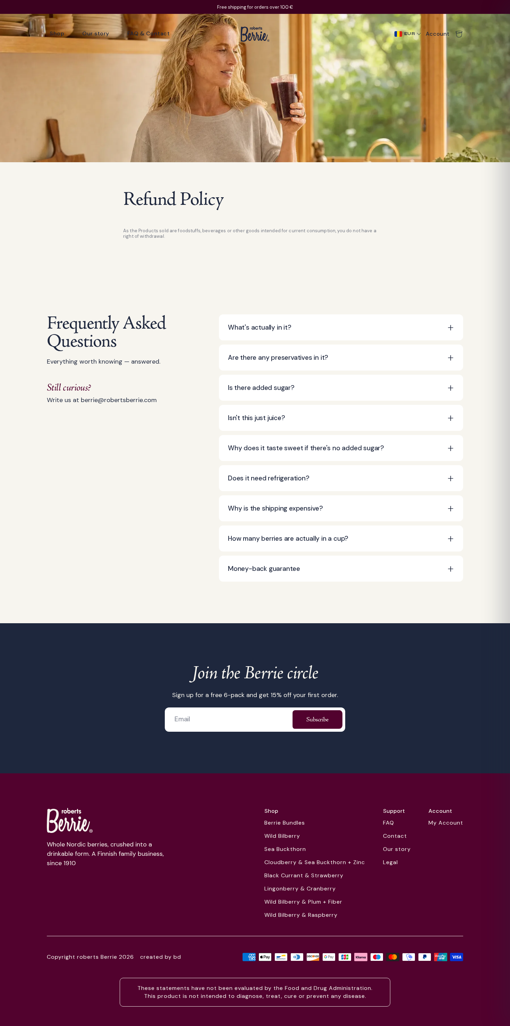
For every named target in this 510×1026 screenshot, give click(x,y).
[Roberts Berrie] (70, 820)
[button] (341, 327)
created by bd (160, 956)
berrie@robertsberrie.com (119, 400)
